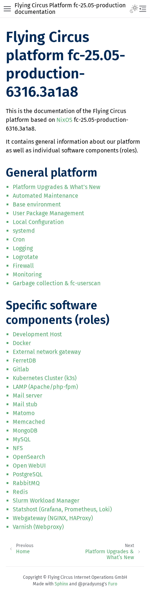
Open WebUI (29, 465)
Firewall (23, 265)
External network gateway (47, 351)
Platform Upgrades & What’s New (56, 186)
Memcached (29, 421)
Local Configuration (38, 221)
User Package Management (48, 213)
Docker (22, 343)
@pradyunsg (91, 583)
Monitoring (27, 274)
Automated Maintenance (45, 195)
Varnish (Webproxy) (38, 526)
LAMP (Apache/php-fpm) (45, 386)
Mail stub (25, 404)
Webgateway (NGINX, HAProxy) (53, 518)
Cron (19, 239)
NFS (18, 448)
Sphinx (61, 583)
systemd (24, 230)
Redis (20, 491)
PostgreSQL (28, 474)
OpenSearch (29, 456)
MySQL (22, 439)
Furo (112, 583)
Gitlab (21, 369)
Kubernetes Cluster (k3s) (44, 378)
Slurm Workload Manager (46, 500)
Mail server (27, 395)
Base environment (37, 204)
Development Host (37, 334)
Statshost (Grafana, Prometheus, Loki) (62, 509)
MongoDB (25, 430)
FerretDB (24, 360)
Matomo (24, 413)
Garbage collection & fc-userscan (56, 283)
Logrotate (25, 256)
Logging (23, 248)
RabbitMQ (26, 483)
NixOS (64, 119)
